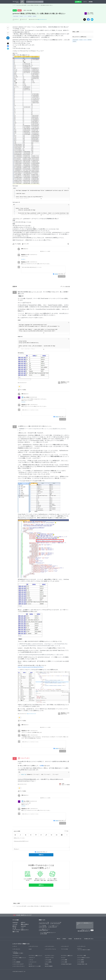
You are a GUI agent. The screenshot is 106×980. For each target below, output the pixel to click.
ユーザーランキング (16, 929)
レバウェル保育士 (80, 959)
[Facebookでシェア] (88, 19)
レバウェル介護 (48, 959)
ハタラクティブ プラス (49, 957)
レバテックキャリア (53, 926)
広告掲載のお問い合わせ (88, 938)
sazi (63, 783)
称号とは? (15, 926)
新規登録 (91, 1)
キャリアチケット (16, 955)
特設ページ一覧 (16, 931)
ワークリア (63, 957)
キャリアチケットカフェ (49, 955)
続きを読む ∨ (23, 259)
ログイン (85, 1)
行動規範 (56, 416)
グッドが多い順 (66, 286)
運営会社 (58, 938)
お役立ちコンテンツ (24, 929)
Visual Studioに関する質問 (21, 5)
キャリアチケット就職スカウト (67, 955)
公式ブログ (23, 922)
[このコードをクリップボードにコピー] (69, 188)
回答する (41, 854)
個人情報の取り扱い (78, 938)
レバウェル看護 (64, 959)
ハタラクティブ (32, 957)
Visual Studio (15, 16)
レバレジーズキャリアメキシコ (18, 966)
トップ (14, 5)
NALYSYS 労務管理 (48, 966)
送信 (92, 930)
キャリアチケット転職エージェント (19, 957)
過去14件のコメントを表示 (45, 727)
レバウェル (31, 959)
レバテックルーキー (43, 926)
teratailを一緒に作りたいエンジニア (24, 915)
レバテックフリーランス (44, 923)
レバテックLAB (48, 933)
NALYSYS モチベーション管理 (34, 966)
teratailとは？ (15, 922)
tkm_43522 (90, 12)
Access (21, 16)
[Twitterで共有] (84, 19)
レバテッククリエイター (55, 923)
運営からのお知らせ (24, 924)
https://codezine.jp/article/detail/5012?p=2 (30, 667)
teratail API (23, 926)
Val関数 (42, 765)
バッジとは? (15, 924)
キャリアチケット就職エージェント (35, 955)
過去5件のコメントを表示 (45, 251)
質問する (41, 885)
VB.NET (34, 16)
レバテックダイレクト (44, 930)
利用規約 (64, 938)
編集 (31, 713)
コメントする (62, 276)
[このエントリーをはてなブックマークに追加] (92, 19)
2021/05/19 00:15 (42, 19)
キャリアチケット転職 (81, 955)
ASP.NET (30, 16)
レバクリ (14, 959)
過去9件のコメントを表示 (45, 797)
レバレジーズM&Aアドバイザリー (83, 957)
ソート (25, 16)
